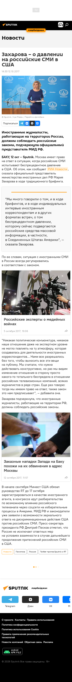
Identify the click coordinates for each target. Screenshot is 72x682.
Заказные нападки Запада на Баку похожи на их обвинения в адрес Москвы (34, 466)
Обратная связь (33, 642)
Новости (7, 551)
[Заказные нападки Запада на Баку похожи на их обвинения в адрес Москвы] (36, 435)
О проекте (7, 619)
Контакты (20, 619)
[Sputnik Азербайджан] (10, 26)
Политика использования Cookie (20, 629)
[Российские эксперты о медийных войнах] (36, 292)
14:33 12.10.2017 (10, 71)
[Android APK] (12, 652)
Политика (20, 551)
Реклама (48, 642)
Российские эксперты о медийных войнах (34, 321)
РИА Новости (57, 169)
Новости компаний (12, 642)
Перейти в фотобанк (34, 117)
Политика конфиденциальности (20, 624)
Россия (32, 551)
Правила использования (40, 619)
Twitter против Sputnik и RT (53, 551)
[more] (66, 330)
